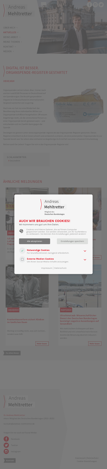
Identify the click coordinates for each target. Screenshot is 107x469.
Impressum (46, 268)
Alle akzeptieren (34, 241)
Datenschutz (60, 268)
